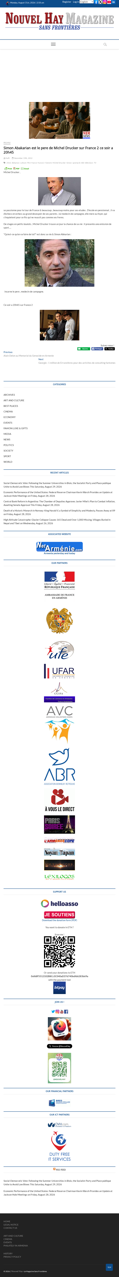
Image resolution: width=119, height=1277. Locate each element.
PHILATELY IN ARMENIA (16, 1245)
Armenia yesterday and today (59, 553)
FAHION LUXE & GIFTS (16, 428)
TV (95, 163)
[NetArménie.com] (59, 543)
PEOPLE (7, 142)
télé (82, 163)
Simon (69, 163)
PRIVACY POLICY (12, 1256)
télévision (89, 163)
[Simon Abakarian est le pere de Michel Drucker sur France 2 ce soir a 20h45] (59, 120)
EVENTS (8, 422)
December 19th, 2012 (23, 158)
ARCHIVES (9, 394)
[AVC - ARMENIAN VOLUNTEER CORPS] (59, 707)
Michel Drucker (59, 163)
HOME (7, 1221)
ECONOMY (9, 417)
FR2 (29, 163)
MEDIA (7, 433)
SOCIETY (8, 450)
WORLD (8, 461)
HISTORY (8, 1253)
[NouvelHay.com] (8, 2)
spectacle (76, 163)
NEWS (7, 439)
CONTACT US (10, 1228)
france (34, 163)
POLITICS (9, 445)
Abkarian (16, 163)
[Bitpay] (59, 983)
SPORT (7, 456)
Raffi (7, 158)
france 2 (41, 163)
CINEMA (8, 411)
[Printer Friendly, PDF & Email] (17, 168)
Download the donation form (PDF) (59, 920)
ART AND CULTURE (14, 400)
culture (23, 163)
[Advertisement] (59, 72)
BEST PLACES (11, 406)
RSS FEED (61, 1169)
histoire (48, 163)
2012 (9, 163)
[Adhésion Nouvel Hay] (59, 901)
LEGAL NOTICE (11, 1224)
